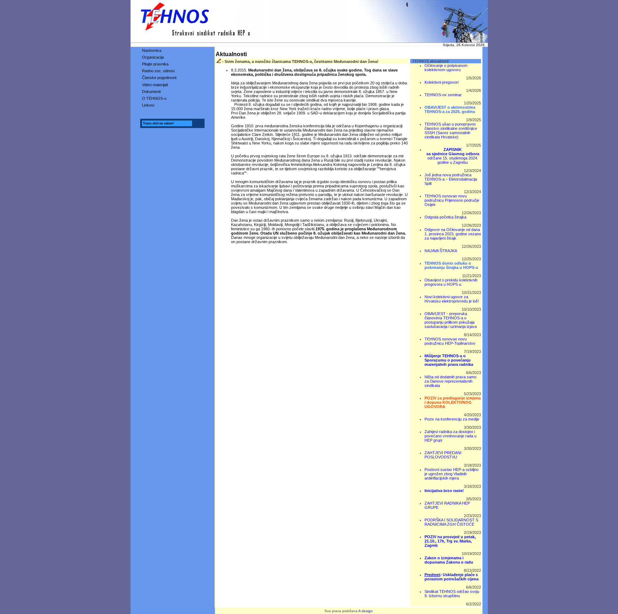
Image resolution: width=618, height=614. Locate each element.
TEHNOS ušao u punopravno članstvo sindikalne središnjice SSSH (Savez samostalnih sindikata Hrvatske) (451, 130)
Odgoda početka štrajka (445, 217)
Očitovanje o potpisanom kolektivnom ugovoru (446, 67)
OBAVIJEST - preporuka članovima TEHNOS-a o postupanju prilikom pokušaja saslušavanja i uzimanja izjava (451, 320)
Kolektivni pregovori (441, 82)
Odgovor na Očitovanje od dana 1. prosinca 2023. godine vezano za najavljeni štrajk (453, 233)
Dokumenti (151, 91)
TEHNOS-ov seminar (443, 95)
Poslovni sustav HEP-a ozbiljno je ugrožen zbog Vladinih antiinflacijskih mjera (452, 473)
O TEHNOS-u (154, 98)
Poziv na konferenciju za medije (452, 419)
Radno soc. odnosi (158, 71)
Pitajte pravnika (155, 64)
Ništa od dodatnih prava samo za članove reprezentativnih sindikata (450, 381)
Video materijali (155, 85)
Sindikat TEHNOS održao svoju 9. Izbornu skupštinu (452, 593)
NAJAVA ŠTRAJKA (441, 251)
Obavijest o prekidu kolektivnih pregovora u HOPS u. (451, 282)
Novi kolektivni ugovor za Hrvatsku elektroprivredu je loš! (452, 299)
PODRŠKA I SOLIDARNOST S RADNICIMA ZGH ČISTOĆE (451, 522)
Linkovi (148, 105)
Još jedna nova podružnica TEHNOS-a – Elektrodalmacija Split (451, 179)
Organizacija (153, 57)
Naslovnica (151, 50)
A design (365, 611)
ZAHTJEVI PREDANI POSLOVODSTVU (443, 455)
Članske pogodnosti (159, 77)
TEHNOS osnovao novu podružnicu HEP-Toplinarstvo (450, 341)
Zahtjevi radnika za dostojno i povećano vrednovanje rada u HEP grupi (450, 435)
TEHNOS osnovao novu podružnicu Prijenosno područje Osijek (452, 200)
